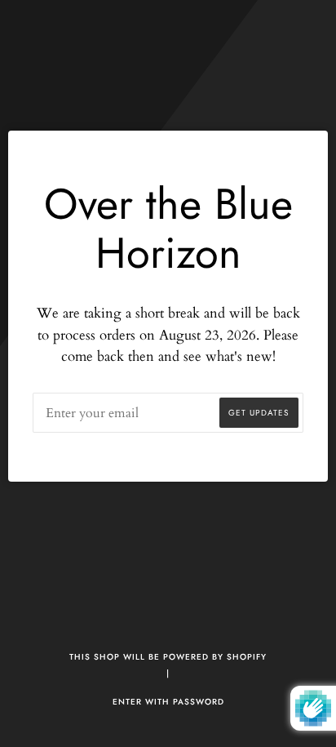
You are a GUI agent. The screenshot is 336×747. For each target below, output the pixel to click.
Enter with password (168, 702)
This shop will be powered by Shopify (168, 657)
